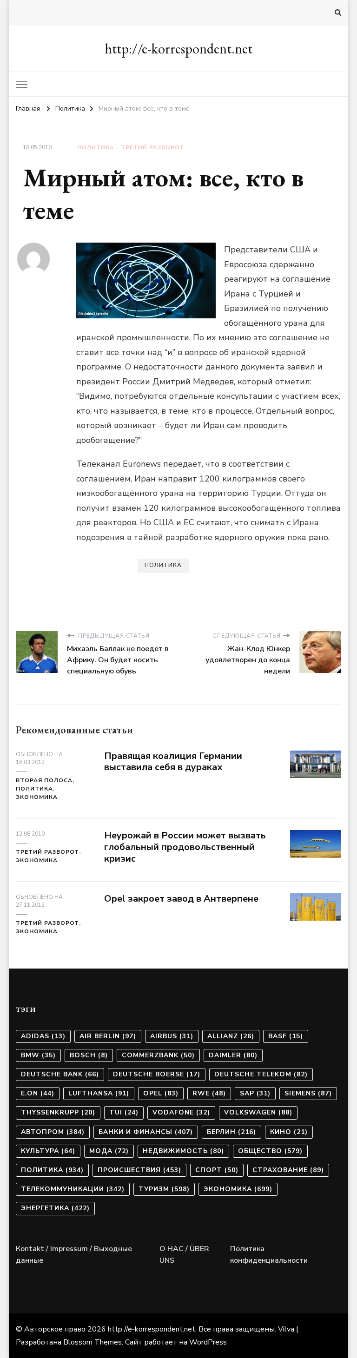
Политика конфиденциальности (269, 1255)
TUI (124, 1112)
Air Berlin (107, 1036)
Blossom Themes (92, 1342)
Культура (48, 1151)
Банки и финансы (146, 1131)
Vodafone (181, 1112)
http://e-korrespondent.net (178, 49)
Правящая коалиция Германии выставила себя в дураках (173, 762)
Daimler (233, 1055)
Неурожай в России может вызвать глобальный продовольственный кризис (185, 847)
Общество (270, 1151)
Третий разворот (152, 147)
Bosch (89, 1055)
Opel (160, 1093)
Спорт (216, 1170)
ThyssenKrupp (58, 1112)
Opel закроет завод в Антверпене (181, 898)
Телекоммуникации (73, 1189)
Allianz (230, 1036)
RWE (209, 1093)
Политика (95, 147)
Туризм (164, 1189)
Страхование (288, 1170)
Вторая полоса (44, 780)
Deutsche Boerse (156, 1074)
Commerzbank (158, 1055)
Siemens (308, 1093)
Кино (289, 1131)
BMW (38, 1055)
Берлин (231, 1131)
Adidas (43, 1036)
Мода (109, 1151)
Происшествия (139, 1170)
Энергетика (55, 1208)
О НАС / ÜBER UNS (184, 1255)
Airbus (171, 1036)
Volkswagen (258, 1112)
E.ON (37, 1093)
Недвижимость (183, 1151)
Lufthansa (98, 1093)
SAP (255, 1093)
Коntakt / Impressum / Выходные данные (74, 1255)
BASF (285, 1036)
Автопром (53, 1131)
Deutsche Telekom (261, 1074)
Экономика (37, 797)
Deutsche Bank (60, 1074)
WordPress (208, 1342)
